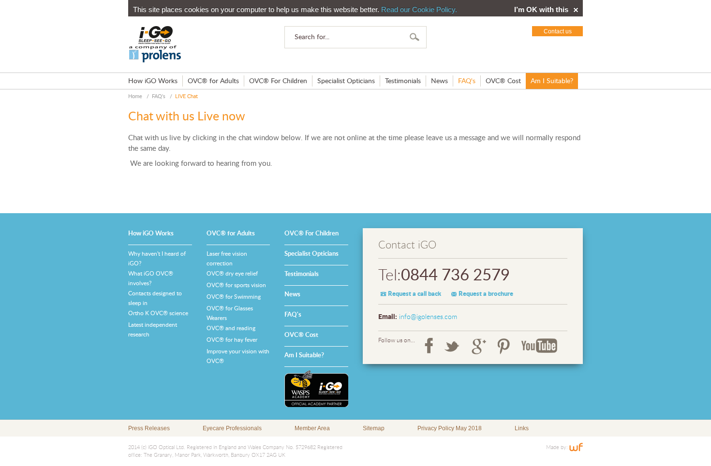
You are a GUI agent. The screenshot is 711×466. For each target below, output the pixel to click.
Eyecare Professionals (232, 428)
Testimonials (403, 81)
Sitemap (374, 428)
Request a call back (414, 294)
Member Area (312, 428)
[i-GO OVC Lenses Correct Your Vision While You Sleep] (155, 44)
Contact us (558, 31)
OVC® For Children (278, 81)
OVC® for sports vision (236, 285)
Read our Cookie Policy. (419, 9)
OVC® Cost (503, 81)
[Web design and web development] (576, 447)
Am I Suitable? (552, 81)
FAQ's (466, 81)
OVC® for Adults (213, 81)
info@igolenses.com (428, 317)
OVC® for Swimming (234, 297)
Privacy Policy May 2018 (449, 428)
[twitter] (452, 346)
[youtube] (539, 346)
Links (522, 428)
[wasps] (316, 388)
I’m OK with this (541, 9)
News (439, 81)
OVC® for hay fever (232, 340)
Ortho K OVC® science (158, 313)
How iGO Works (153, 81)
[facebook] (429, 346)
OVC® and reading (231, 328)
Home (135, 96)
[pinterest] (504, 346)
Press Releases (149, 428)
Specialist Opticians (346, 81)
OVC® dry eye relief (232, 274)
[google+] (479, 346)
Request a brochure (486, 294)
